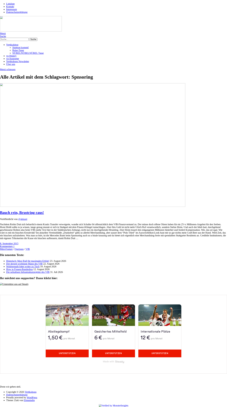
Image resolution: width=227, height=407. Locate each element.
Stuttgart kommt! (20, 47)
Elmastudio (29, 400)
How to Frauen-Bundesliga (19, 269)
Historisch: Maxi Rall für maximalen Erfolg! (27, 261)
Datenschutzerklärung (16, 12)
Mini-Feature (6, 249)
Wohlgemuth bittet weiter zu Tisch (23, 266)
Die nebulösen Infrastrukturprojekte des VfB (28, 272)
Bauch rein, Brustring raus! (22, 213)
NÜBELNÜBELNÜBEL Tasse (28, 53)
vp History (11, 56)
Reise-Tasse (18, 50)
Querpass (19, 249)
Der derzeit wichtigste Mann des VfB (24, 263)
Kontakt (10, 6)
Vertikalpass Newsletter (17, 61)
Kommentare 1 (7, 246)
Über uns (10, 64)
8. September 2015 (9, 243)
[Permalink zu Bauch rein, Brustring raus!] (92, 206)
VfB (27, 249)
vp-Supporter (12, 58)
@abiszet (22, 219)
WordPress (32, 397)
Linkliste (10, 3)
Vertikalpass (30, 392)
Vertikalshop (12, 44)
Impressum (11, 9)
